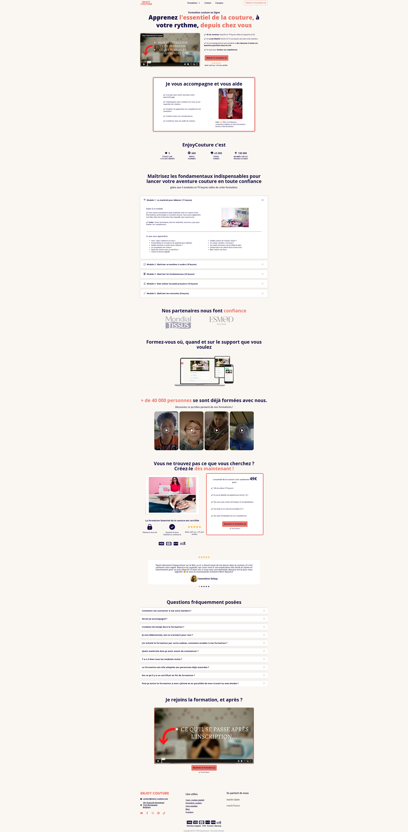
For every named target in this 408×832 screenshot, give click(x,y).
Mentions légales (194, 826)
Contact (207, 3)
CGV (204, 826)
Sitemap (217, 826)
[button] (199, 586)
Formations (192, 3)
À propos (219, 3)
